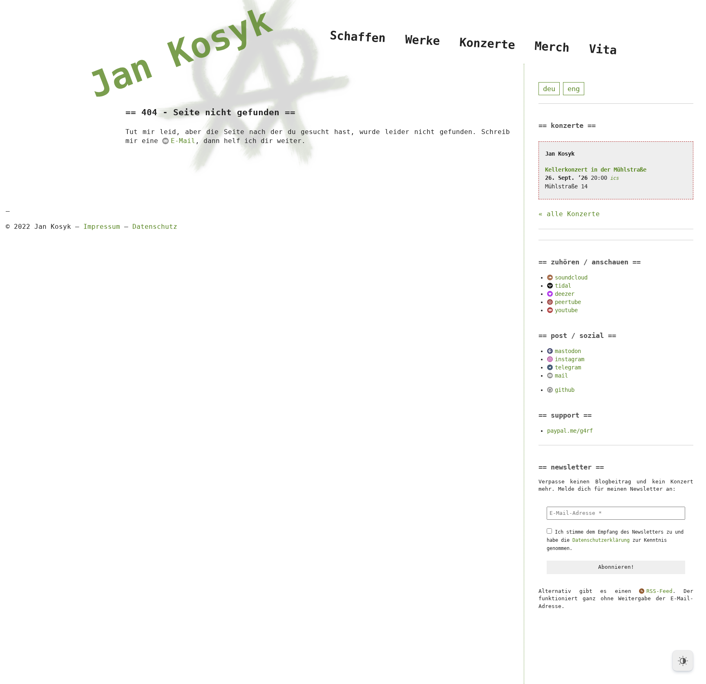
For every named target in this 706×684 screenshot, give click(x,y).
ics (614, 178)
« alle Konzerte (569, 214)
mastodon (568, 351)
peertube (568, 302)
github (564, 390)
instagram (569, 359)
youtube (566, 310)
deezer (564, 294)
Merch (552, 47)
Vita (602, 50)
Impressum (101, 226)
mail (561, 375)
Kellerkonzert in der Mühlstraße (595, 169)
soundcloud (571, 277)
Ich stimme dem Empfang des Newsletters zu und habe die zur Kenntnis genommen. (615, 540)
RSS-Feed (659, 591)
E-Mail (183, 141)
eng (573, 89)
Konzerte (487, 43)
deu (549, 89)
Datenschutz (154, 226)
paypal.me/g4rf (570, 430)
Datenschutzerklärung (601, 540)
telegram (568, 367)
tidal (563, 285)
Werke (422, 40)
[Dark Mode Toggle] (683, 661)
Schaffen (358, 37)
